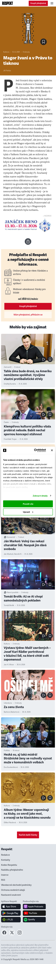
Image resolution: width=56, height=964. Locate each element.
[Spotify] (34, 919)
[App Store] (11, 906)
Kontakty (5, 860)
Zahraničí (7, 367)
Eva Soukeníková (11, 767)
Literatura (8, 703)
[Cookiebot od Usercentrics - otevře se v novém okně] (34, 450)
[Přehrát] (43, 359)
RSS (3, 880)
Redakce (5, 855)
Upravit (26, 512)
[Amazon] (11, 919)
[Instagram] (19, 935)
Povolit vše (28, 504)
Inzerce (4, 875)
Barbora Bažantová (11, 712)
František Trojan (10, 439)
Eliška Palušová (10, 822)
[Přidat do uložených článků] (50, 359)
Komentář (11, 537)
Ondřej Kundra (10, 384)
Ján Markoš (8, 554)
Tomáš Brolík (9, 605)
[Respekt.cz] (7, 3)
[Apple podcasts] (34, 906)
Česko (6, 422)
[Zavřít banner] (52, 450)
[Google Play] (11, 913)
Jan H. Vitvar (9, 665)
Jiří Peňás (7, 71)
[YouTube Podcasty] (34, 913)
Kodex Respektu (9, 865)
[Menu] (52, 3)
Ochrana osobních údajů (13, 890)
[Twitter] (12, 935)
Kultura (6, 52)
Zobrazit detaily (40, 495)
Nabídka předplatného (12, 870)
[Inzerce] (28, 225)
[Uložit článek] (43, 42)
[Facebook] (4, 935)
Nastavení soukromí (11, 895)
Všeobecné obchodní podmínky (16, 885)
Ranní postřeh (12, 592)
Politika (7, 750)
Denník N (17, 554)
